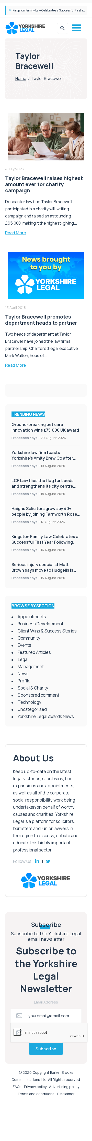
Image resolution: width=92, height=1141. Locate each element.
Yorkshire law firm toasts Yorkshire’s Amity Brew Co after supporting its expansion (42, 458)
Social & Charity (33, 688)
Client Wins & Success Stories (47, 631)
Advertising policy (64, 1086)
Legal (23, 659)
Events (24, 645)
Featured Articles (34, 652)
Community (29, 638)
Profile (24, 681)
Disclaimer (66, 1093)
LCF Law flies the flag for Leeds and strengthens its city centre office (43, 486)
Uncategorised (32, 709)
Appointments (32, 617)
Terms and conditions (35, 1093)
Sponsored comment (38, 695)
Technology (29, 702)
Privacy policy (35, 1086)
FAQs (17, 1086)
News (23, 674)
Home (20, 78)
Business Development (40, 624)
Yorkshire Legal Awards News (46, 716)
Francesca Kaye (25, 437)
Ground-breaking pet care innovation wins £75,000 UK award (45, 427)
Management (31, 666)
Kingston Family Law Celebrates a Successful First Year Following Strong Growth (45, 542)
